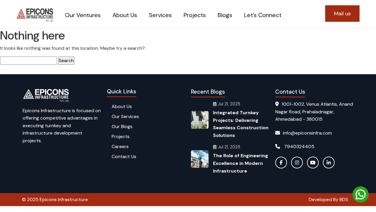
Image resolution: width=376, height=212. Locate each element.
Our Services (125, 116)
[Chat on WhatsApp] (360, 194)
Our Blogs (122, 126)
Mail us (342, 13)
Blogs (225, 15)
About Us (125, 15)
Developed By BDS (328, 199)
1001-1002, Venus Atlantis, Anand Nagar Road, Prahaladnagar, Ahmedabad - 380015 (314, 111)
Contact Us (124, 156)
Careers (120, 146)
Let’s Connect (262, 15)
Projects (195, 15)
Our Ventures (83, 15)
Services (160, 15)
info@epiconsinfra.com (307, 133)
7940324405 (298, 146)
